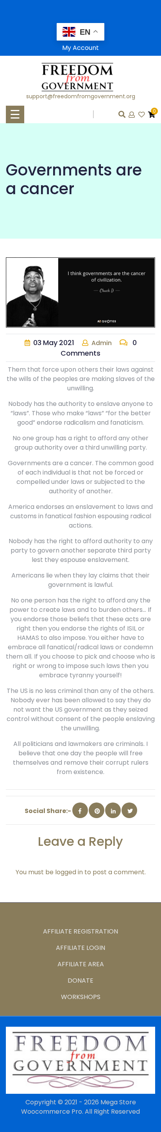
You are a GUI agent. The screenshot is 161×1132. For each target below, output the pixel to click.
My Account (80, 47)
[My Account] (132, 114)
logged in (69, 872)
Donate (80, 980)
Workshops (80, 996)
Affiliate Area (80, 964)
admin (101, 342)
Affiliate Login (80, 947)
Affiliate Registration (80, 931)
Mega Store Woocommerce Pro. (78, 1107)
